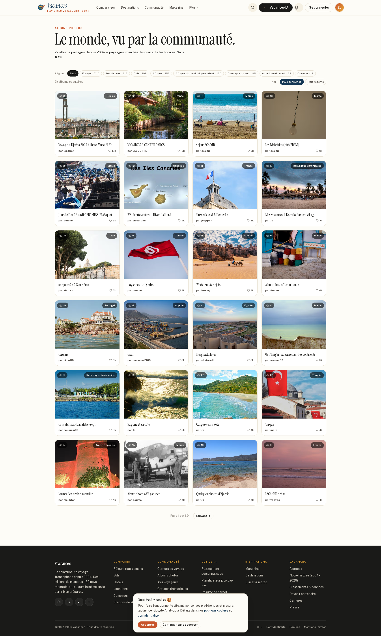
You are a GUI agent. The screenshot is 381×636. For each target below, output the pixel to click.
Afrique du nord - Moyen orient (198, 73)
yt (79, 602)
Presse (294, 607)
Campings (121, 595)
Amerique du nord (276, 73)
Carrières (296, 600)
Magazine (176, 7)
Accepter (147, 624)
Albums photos (168, 575)
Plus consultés (291, 81)
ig (69, 602)
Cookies (294, 627)
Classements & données (306, 587)
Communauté (154, 7)
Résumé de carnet (214, 592)
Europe (90, 73)
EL (339, 7)
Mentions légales (315, 627)
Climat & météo (256, 582)
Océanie (305, 73)
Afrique (161, 73)
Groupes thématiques (172, 589)
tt (89, 602)
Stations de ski (124, 602)
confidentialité (148, 615)
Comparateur (105, 7)
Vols (117, 575)
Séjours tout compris (128, 569)
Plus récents (316, 81)
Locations (121, 589)
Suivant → (203, 516)
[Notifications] (298, 7)
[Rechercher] (252, 7)
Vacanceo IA (279, 7)
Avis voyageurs (168, 582)
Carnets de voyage (170, 569)
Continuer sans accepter (180, 624)
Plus (192, 7)
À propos (295, 569)
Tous (73, 73)
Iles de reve (116, 73)
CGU (259, 627)
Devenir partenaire (302, 594)
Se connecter (319, 7)
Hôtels (118, 582)
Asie (140, 73)
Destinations (130, 7)
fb (59, 602)
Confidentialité (276, 627)
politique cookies (216, 610)
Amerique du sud (242, 73)
